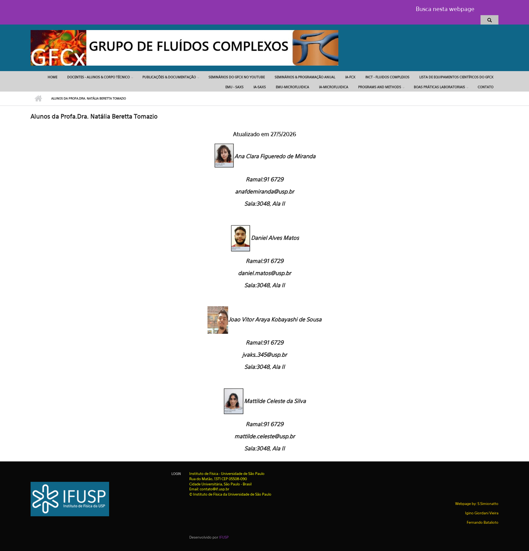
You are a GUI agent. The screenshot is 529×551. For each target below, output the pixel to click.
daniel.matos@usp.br (264, 273)
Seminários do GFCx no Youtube (237, 77)
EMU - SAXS (234, 87)
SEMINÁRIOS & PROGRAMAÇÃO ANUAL (305, 77)
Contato (485, 87)
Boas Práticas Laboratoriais (439, 87)
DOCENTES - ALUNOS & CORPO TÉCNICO (98, 77)
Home (52, 77)
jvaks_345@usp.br (264, 354)
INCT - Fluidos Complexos (387, 77)
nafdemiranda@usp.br (266, 191)
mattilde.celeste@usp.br (264, 436)
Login (176, 473)
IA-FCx (350, 77)
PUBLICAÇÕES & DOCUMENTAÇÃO (169, 77)
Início (38, 99)
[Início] (184, 47)
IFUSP (224, 537)
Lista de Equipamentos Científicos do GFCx (456, 77)
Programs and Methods (379, 87)
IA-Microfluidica (333, 87)
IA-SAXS (259, 87)
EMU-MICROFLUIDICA (292, 87)
